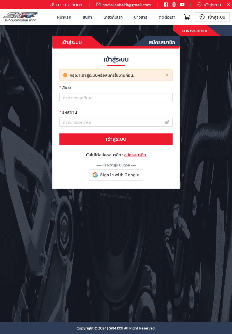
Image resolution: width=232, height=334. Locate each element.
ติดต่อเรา (167, 17)
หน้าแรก (64, 17)
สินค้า (87, 17)
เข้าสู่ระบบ (71, 42)
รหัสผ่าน (69, 112)
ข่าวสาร (140, 17)
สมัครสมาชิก (162, 42)
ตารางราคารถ (194, 30)
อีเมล (66, 87)
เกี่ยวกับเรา (113, 17)
